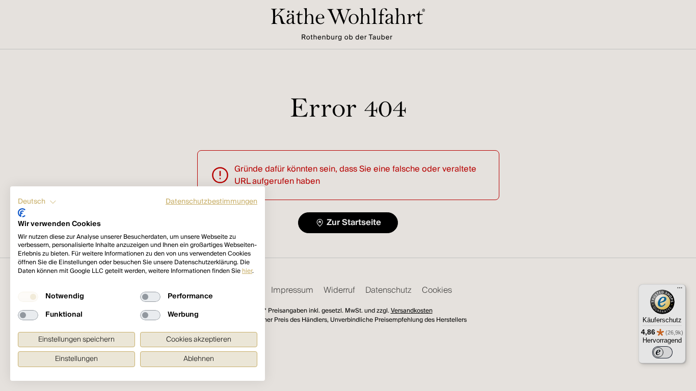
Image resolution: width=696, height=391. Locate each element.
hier (247, 271)
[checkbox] (28, 297)
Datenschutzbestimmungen (211, 202)
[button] (37, 202)
